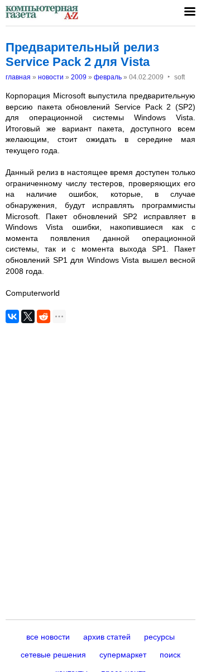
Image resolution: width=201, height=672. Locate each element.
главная (18, 77)
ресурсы (159, 636)
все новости (48, 636)
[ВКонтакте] (12, 316)
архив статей (107, 636)
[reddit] (43, 316)
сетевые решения (53, 654)
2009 (79, 77)
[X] (28, 316)
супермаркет (122, 654)
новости (51, 77)
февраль (108, 77)
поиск (170, 654)
